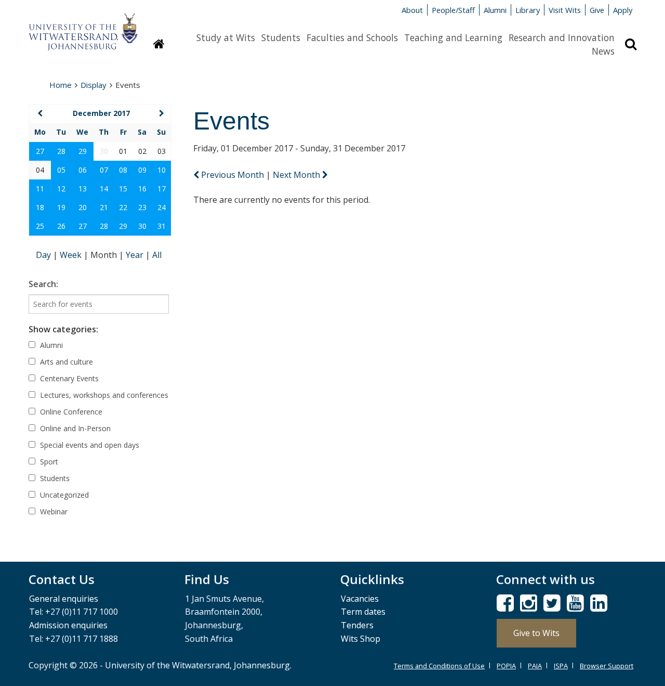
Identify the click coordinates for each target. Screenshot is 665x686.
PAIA (535, 665)
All (157, 255)
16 (142, 188)
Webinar (53, 511)
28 (61, 151)
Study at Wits (225, 37)
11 (40, 188)
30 (142, 226)
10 (161, 170)
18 (40, 207)
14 (104, 188)
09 (142, 170)
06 (82, 170)
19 (61, 207)
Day (44, 255)
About (412, 10)
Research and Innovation (562, 37)
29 (82, 151)
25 (40, 226)
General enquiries (63, 598)
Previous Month (232, 174)
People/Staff (453, 10)
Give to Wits (536, 633)
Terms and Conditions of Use (439, 665)
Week (72, 255)
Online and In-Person (74, 428)
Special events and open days (88, 445)
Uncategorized (63, 495)
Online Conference (70, 412)
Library (527, 10)
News (603, 51)
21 (104, 207)
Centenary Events (68, 378)
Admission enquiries (68, 625)
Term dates (363, 611)
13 (82, 188)
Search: (43, 284)
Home (60, 85)
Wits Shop (360, 638)
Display (94, 85)
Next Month (297, 174)
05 (61, 170)
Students (280, 37)
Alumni (495, 10)
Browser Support (606, 665)
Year (135, 255)
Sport (48, 462)
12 (61, 188)
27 (40, 151)
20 (82, 207)
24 (161, 207)
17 (161, 188)
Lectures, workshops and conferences (103, 395)
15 (123, 188)
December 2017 (101, 113)
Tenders (357, 625)
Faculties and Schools (352, 37)
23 (142, 207)
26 (61, 226)
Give (597, 10)
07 (104, 170)
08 (123, 170)
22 (123, 207)
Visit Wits (565, 10)
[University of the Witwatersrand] (83, 26)
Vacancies (360, 598)
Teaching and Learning (453, 37)
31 (161, 226)
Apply (622, 10)
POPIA (506, 665)
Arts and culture (65, 362)
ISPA (561, 665)
